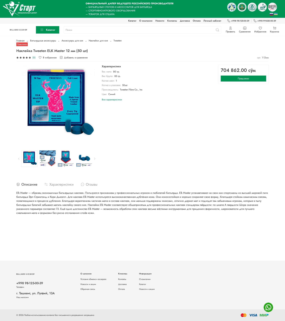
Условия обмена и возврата (93, 279)
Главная (20, 40)
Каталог (132, 20)
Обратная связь (87, 289)
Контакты (172, 20)
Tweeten (118, 40)
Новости (159, 20)
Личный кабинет (212, 20)
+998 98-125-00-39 (240, 20)
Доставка (185, 20)
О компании (145, 20)
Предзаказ (243, 78)
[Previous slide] (21, 105)
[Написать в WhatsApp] (268, 307)
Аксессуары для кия (72, 40)
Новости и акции (88, 284)
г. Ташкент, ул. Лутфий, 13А (35, 293)
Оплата (197, 20)
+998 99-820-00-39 (266, 20)
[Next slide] (92, 105)
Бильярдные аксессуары (43, 40)
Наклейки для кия (98, 40)
